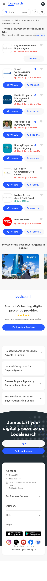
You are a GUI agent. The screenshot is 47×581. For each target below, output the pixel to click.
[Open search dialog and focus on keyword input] (4, 12)
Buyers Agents (27, 20)
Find (16, 20)
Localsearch (6, 20)
